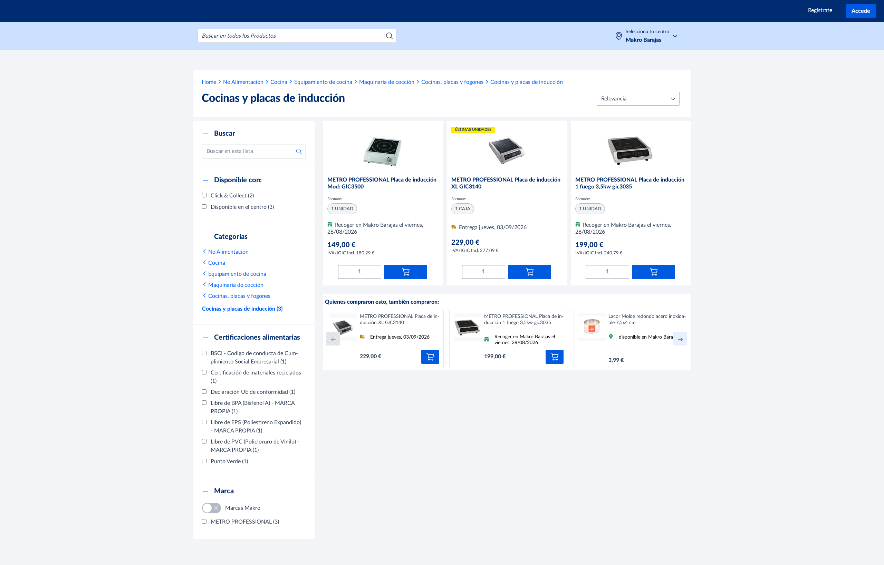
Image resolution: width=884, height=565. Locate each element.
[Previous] (333, 338)
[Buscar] (389, 36)
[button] (638, 99)
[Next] (680, 338)
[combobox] (297, 36)
